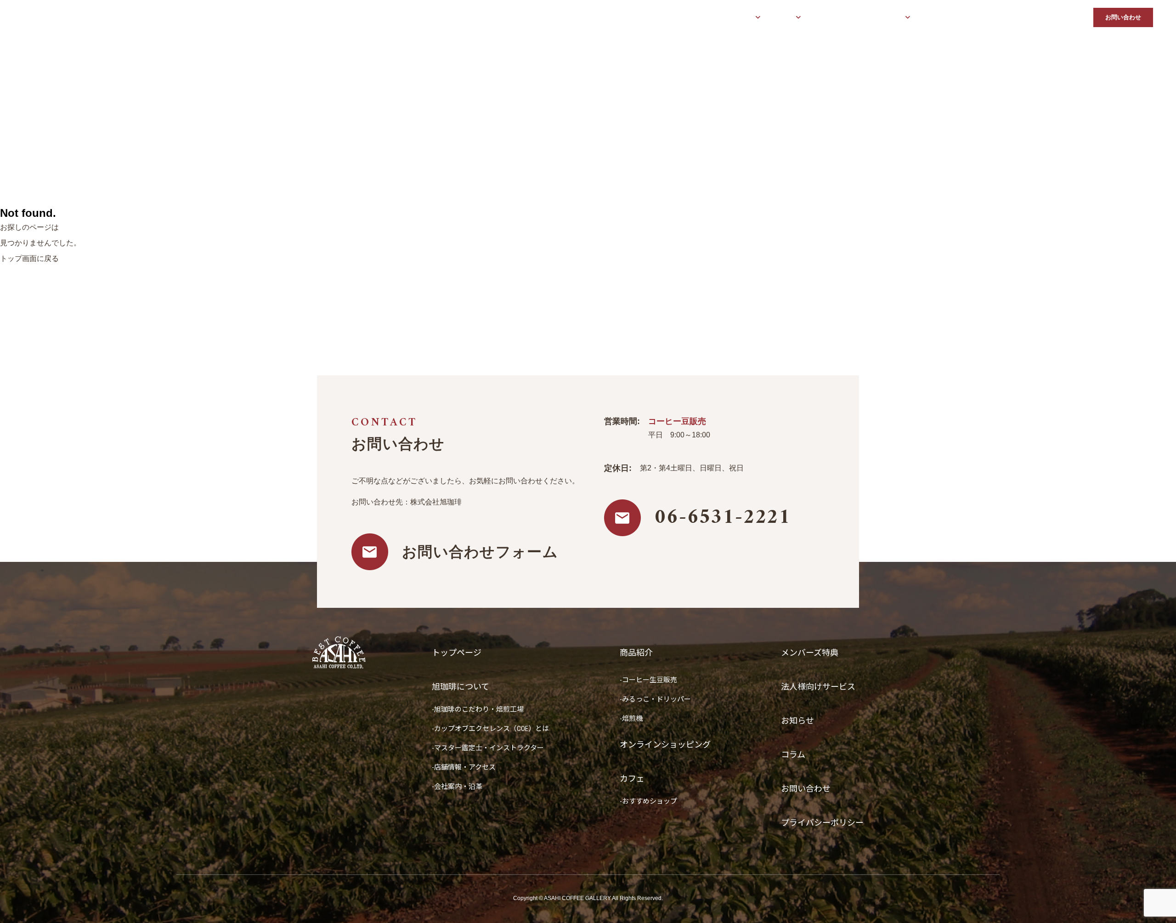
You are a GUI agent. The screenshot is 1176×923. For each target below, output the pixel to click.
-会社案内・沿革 (457, 786)
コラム (1075, 17)
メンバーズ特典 (940, 17)
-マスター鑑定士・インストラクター (488, 748)
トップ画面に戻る (29, 258)
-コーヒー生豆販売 (648, 680)
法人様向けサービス (997, 17)
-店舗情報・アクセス (464, 767)
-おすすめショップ (648, 801)
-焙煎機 (631, 718)
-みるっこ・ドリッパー (655, 699)
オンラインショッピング (843, 17)
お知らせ (1045, 17)
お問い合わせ (1123, 17)
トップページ (684, 17)
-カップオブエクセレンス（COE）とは (490, 729)
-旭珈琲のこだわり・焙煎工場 (478, 709)
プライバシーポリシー (822, 822)
